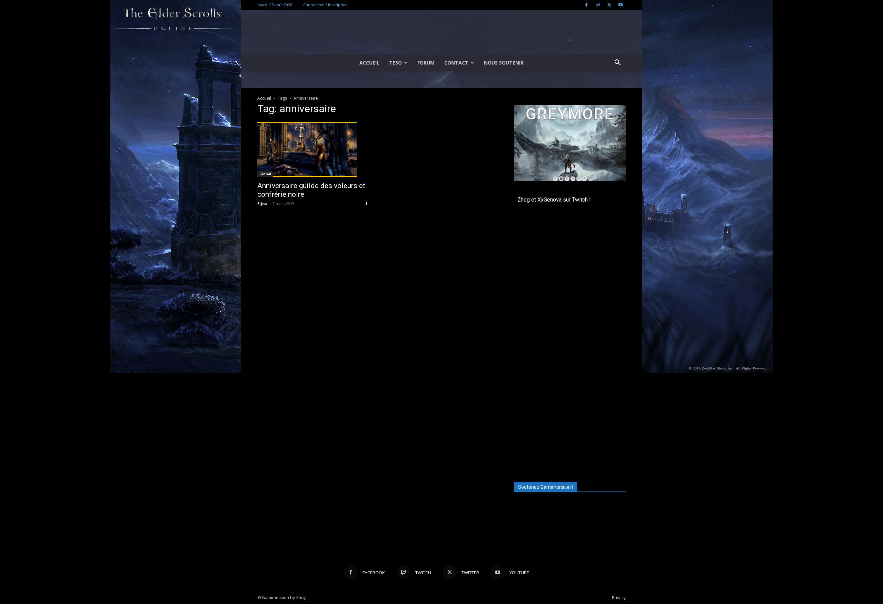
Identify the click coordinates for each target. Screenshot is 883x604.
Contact (456, 62)
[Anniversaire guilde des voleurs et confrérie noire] (313, 149)
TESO (395, 62)
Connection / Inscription (325, 4)
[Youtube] (620, 5)
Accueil (369, 62)
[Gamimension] (441, 32)
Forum (426, 62)
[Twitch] (598, 5)
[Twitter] (609, 5)
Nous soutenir (504, 62)
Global (265, 174)
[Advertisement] (570, 425)
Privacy (619, 598)
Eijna (262, 203)
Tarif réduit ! (602, 167)
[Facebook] (586, 5)
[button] (617, 63)
